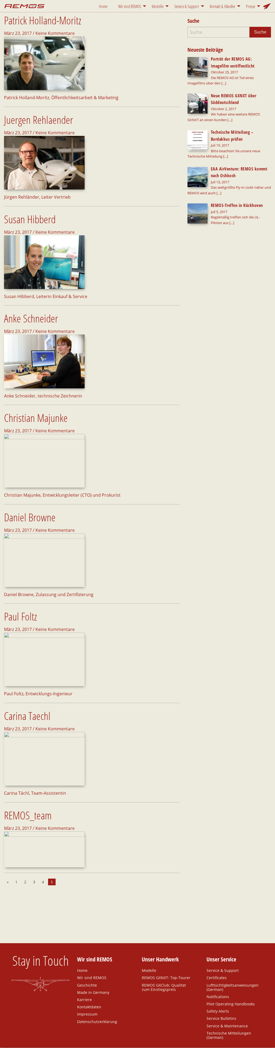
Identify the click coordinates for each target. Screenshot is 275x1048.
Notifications (218, 996)
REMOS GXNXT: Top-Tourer (166, 977)
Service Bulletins (221, 1018)
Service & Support (186, 6)
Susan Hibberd (30, 219)
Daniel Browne (30, 517)
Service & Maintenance (227, 1025)
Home (103, 6)
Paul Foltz (20, 616)
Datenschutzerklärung (97, 1021)
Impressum (87, 1014)
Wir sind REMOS (129, 6)
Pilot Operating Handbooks (231, 1003)
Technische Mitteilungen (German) (229, 1035)
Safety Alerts (218, 1011)
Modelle (158, 6)
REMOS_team (28, 815)
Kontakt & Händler (223, 6)
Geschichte (87, 985)
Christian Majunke (36, 417)
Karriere (84, 999)
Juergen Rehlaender (38, 119)
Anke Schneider (31, 318)
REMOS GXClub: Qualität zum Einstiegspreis (164, 987)
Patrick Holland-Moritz (42, 20)
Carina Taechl (27, 715)
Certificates (217, 977)
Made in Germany (93, 992)
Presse (250, 6)
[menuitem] (104, 6)
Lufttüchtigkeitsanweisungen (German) (233, 987)
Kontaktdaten (89, 1006)
